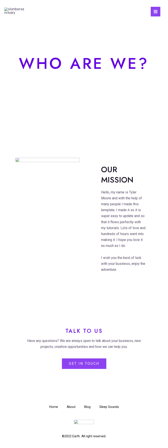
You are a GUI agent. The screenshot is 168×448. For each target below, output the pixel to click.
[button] (84, 363)
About (71, 407)
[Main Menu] (155, 11)
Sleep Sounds (109, 407)
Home (53, 407)
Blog (87, 407)
